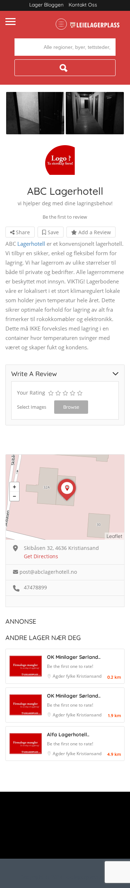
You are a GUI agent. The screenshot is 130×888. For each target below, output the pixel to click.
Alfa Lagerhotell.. (68, 734)
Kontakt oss (83, 4)
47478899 (35, 587)
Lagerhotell (31, 243)
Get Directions (41, 556)
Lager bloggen (46, 4)
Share (22, 232)
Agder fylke (65, 676)
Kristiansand (89, 676)
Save (52, 232)
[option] (35, 113)
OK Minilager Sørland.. (73, 657)
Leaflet (114, 536)
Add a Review (94, 232)
